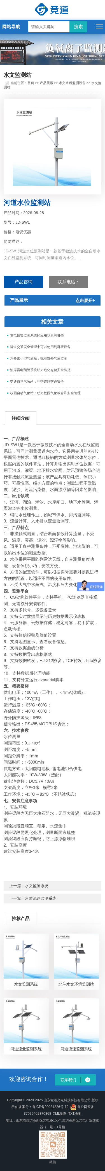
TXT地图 (74, 1114)
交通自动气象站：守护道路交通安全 (37, 381)
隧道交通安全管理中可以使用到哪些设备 (40, 347)
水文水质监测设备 (72, 83)
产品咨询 (23, 281)
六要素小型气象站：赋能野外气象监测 (38, 358)
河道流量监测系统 (26, 1049)
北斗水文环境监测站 (76, 984)
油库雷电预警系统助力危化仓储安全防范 (40, 370)
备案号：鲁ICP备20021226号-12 (44, 1107)
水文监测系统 (36, 885)
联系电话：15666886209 (69, 283)
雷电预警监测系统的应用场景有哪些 (37, 335)
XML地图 (60, 1114)
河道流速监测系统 (40, 898)
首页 (30, 83)
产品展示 (46, 83)
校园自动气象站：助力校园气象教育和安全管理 (45, 393)
